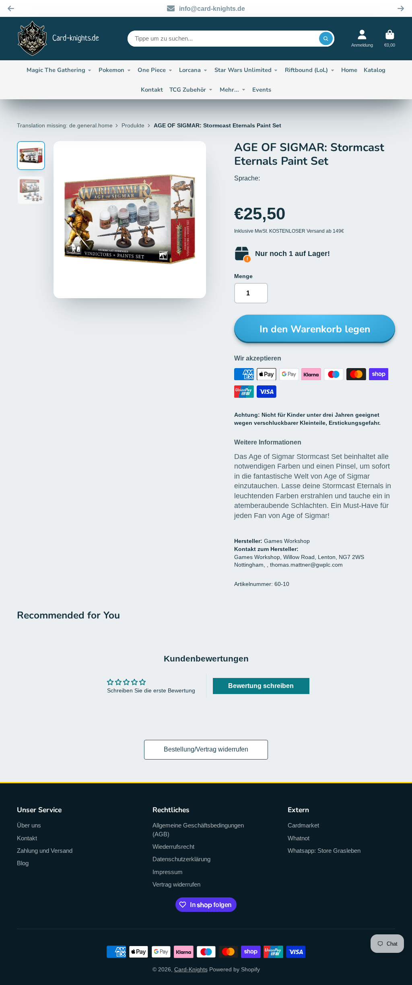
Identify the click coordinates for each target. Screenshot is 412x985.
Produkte (133, 125)
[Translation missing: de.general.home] (58, 38)
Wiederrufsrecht (173, 846)
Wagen (389, 38)
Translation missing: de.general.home (65, 125)
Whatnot (298, 838)
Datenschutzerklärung (181, 859)
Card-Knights (191, 969)
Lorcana (190, 70)
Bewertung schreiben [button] (261, 685)
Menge (243, 276)
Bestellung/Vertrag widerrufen (206, 749)
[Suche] (326, 38)
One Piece (152, 70)
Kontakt (152, 90)
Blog (23, 863)
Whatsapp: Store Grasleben (324, 850)
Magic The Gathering (56, 70)
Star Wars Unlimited (243, 70)
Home (349, 70)
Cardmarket (303, 825)
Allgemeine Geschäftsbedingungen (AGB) (198, 830)
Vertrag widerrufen (176, 884)
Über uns (29, 825)
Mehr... (229, 90)
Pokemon (111, 70)
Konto (362, 38)
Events (261, 90)
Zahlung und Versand (44, 850)
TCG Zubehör (187, 90)
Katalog (374, 70)
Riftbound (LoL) (306, 70)
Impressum (167, 871)
